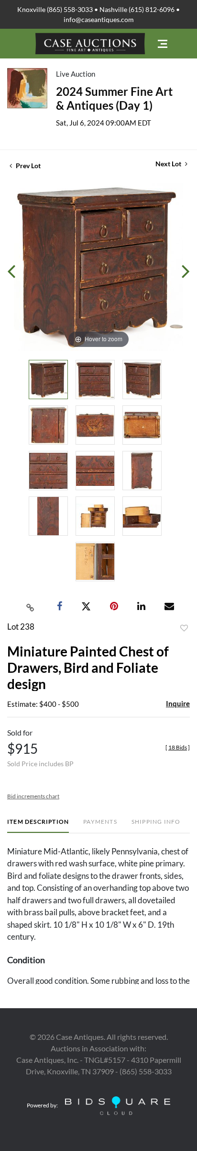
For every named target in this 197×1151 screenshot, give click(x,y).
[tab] (38, 825)
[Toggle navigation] (162, 44)
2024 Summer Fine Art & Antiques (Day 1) (114, 98)
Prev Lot (27, 165)
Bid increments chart (33, 796)
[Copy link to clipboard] (30, 606)
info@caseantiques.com (99, 19)
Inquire (178, 703)
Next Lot (169, 164)
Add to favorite (184, 628)
